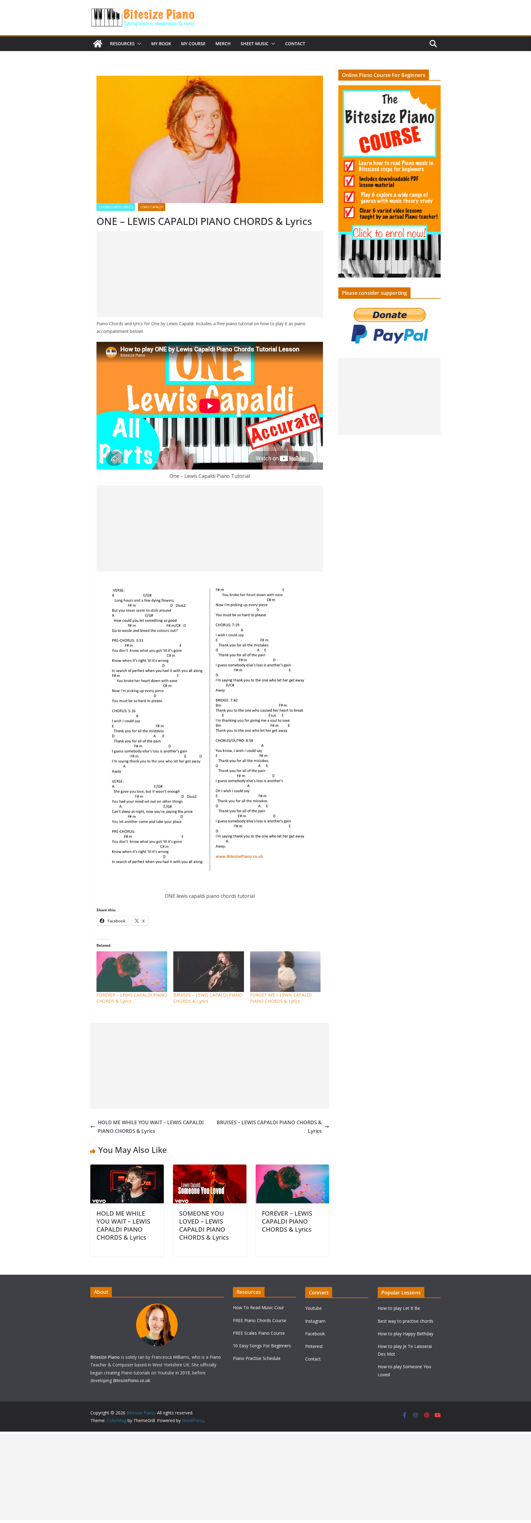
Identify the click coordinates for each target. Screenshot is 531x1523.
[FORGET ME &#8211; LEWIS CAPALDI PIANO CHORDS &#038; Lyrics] (285, 971)
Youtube (313, 1308)
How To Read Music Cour (258, 1307)
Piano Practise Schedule (257, 1358)
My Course (193, 43)
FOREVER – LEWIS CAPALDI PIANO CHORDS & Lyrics (287, 1221)
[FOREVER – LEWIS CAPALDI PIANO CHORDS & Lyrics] (292, 1168)
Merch (223, 43)
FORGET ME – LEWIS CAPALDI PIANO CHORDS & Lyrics (281, 998)
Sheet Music (255, 43)
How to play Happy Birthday (405, 1334)
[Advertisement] (209, 274)
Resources (122, 43)
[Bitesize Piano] (97, 43)
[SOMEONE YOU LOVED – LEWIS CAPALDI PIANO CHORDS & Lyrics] (209, 1168)
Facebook (315, 1334)
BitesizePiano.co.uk (131, 1380)
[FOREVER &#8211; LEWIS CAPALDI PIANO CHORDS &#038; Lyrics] (131, 971)
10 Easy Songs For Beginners (262, 1346)
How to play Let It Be (399, 1308)
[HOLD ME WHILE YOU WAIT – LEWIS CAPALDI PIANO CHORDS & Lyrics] (127, 1168)
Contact (295, 43)
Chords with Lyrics (115, 207)
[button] (138, 43)
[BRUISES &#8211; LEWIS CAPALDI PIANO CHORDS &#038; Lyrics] (208, 971)
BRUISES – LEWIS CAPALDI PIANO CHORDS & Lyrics (207, 998)
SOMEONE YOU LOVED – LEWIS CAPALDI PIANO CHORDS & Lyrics (204, 1225)
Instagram (315, 1321)
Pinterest (314, 1346)
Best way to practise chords (405, 1321)
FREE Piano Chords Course (259, 1320)
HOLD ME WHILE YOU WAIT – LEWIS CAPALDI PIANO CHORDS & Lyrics (151, 1127)
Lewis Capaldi (151, 207)
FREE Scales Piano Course (259, 1333)
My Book (161, 43)
